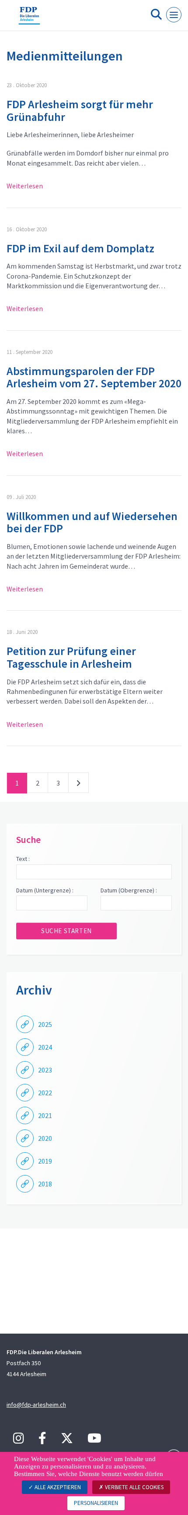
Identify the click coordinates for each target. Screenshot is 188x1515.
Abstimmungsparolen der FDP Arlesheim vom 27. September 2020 (94, 377)
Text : (23, 859)
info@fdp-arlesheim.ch (36, 1405)
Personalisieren (96, 1503)
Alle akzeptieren (57, 1487)
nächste (78, 784)
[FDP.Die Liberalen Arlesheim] (29, 19)
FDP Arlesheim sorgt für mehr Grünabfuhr (80, 110)
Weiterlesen (25, 185)
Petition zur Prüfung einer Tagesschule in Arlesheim (71, 657)
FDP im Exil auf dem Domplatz (80, 248)
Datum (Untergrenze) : (44, 890)
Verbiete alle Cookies (134, 1487)
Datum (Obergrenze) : (129, 890)
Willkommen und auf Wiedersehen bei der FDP (92, 522)
